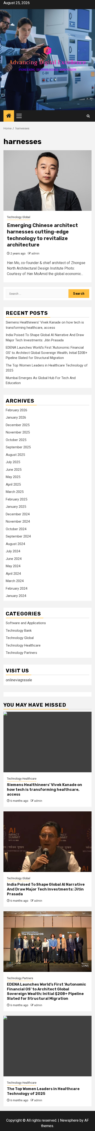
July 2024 (13, 551)
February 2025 (16, 499)
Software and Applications (26, 623)
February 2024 (16, 588)
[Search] (88, 116)
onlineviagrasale (19, 680)
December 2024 (18, 514)
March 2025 (15, 492)
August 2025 (15, 455)
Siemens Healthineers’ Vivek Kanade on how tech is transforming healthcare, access (44, 790)
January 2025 (16, 507)
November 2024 (18, 521)
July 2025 (13, 462)
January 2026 (16, 417)
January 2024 (16, 596)
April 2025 (13, 484)
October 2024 (16, 529)
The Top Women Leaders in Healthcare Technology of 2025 (43, 1091)
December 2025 (18, 425)
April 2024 (13, 574)
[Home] (8, 116)
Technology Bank (19, 630)
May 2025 (13, 477)
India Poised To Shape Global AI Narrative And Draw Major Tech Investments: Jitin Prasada (46, 889)
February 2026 (16, 410)
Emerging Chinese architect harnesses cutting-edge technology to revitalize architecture (42, 235)
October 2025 (16, 440)
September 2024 (18, 536)
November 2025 (18, 432)
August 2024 (15, 544)
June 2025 (13, 470)
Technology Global (18, 217)
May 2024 (13, 566)
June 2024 (13, 559)
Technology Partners (21, 653)
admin (35, 253)
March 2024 (15, 581)
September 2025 (18, 447)
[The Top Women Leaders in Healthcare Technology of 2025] (47, 1046)
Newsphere (69, 1120)
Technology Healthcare (23, 645)
